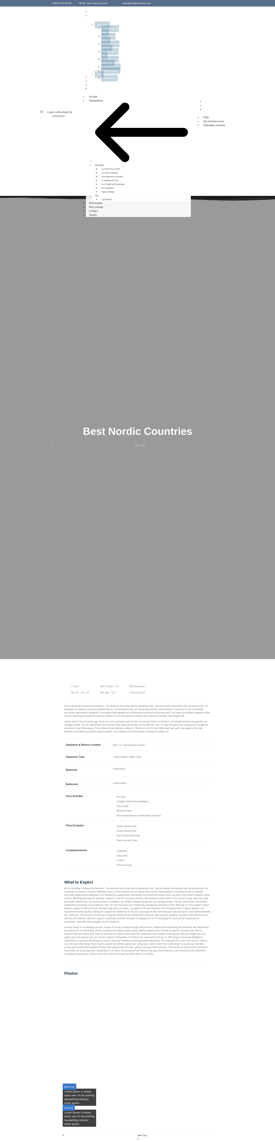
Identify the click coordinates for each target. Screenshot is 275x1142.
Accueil (93, 96)
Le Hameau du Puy (110, 180)
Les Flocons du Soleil (111, 169)
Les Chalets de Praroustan (113, 184)
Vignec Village (108, 192)
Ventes (93, 215)
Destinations (96, 100)
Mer (97, 196)
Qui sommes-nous (213, 121)
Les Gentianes (108, 188)
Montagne (99, 165)
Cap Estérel (107, 199)
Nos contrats (96, 207)
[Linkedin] (225, 3)
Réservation (96, 203)
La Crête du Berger (110, 173)
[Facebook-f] (216, 3)
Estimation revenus (214, 125)
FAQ (205, 117)
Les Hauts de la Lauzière (112, 177)
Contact (93, 211)
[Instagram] (221, 3)
